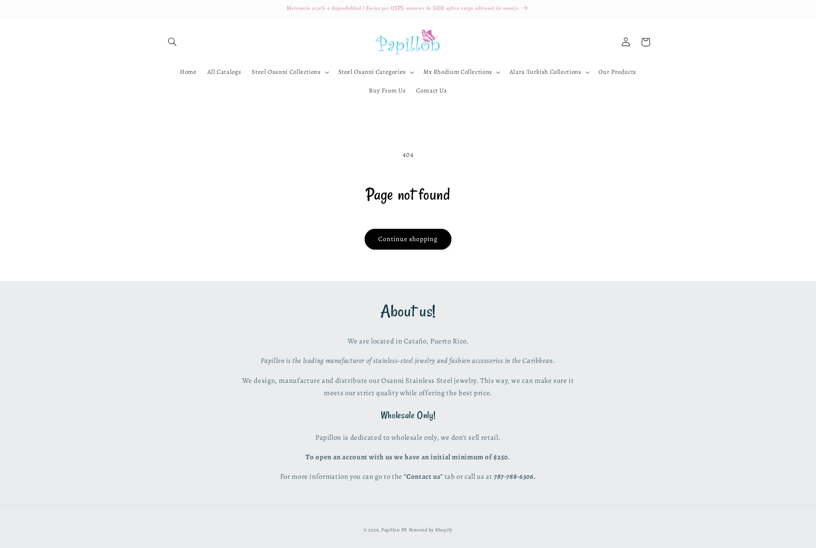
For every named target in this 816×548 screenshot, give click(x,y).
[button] (172, 42)
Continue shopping (408, 238)
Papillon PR (394, 529)
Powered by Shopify (431, 529)
